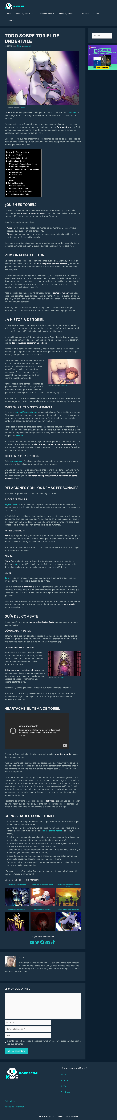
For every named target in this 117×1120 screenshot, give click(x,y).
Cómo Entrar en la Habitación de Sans (42, 884)
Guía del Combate (15, 183)
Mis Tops (85, 13)
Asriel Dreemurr (16, 175)
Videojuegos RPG (44, 13)
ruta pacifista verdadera (26, 412)
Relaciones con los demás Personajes (23, 169)
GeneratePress (72, 1116)
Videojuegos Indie (23, 13)
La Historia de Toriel (16, 161)
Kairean (22, 107)
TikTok (64, 1086)
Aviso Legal (10, 1101)
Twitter (64, 1074)
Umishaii (64, 385)
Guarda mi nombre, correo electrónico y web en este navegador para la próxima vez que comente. (44, 1042)
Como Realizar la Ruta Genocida (17, 884)
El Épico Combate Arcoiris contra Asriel (68, 909)
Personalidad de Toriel (17, 158)
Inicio (9, 13)
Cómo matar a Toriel (17, 186)
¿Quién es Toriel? (15, 155)
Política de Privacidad (14, 1107)
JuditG (61, 678)
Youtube (64, 1080)
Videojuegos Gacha (66, 13)
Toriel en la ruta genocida (19, 166)
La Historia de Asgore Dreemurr (16, 909)
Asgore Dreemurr (16, 172)
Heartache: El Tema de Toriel (20, 191)
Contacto (10, 20)
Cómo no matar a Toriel (19, 188)
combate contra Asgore (51, 831)
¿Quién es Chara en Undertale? (42, 909)
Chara (12, 177)
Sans (12, 180)
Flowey (19, 435)
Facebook (65, 1092)
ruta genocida (16, 461)
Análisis (96, 13)
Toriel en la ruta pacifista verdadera (23, 164)
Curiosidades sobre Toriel (18, 194)
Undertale (27, 46)
